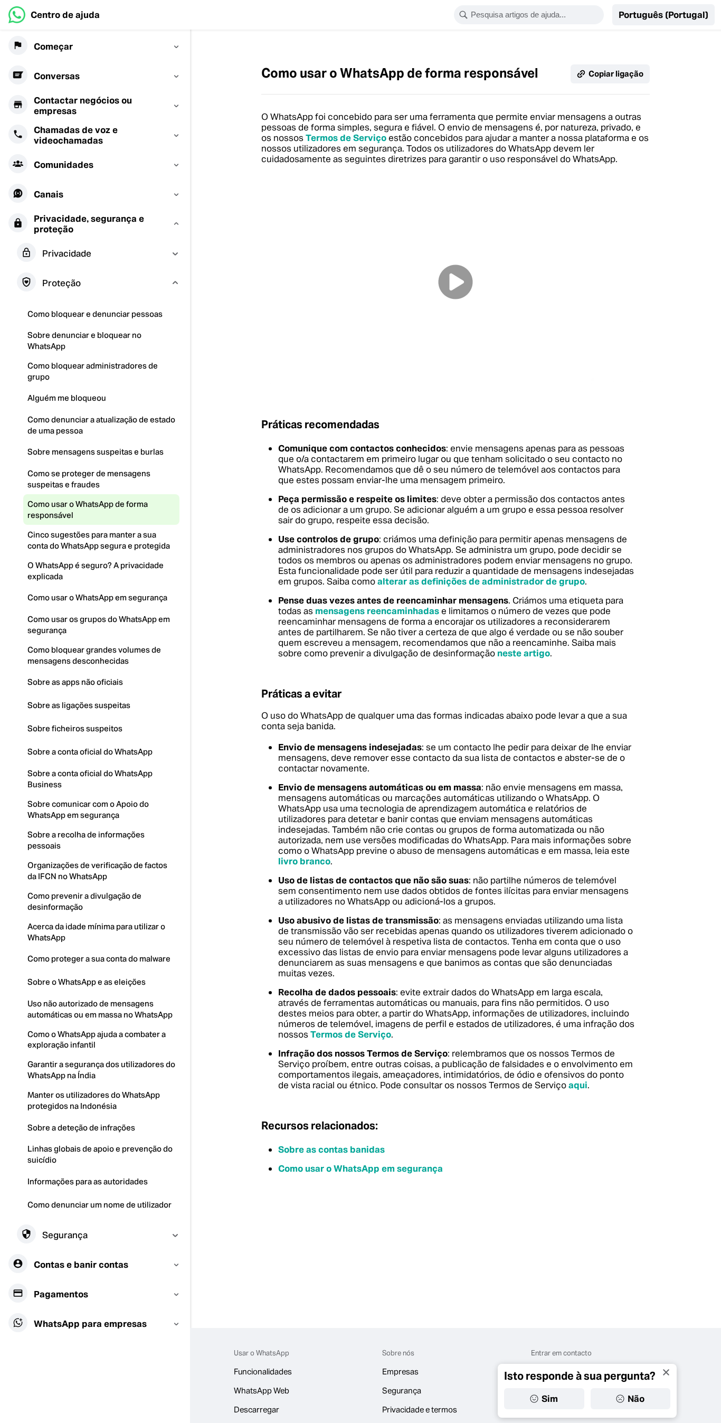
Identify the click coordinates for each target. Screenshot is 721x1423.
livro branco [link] (304, 861)
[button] (663, 14)
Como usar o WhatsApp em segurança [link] (360, 1168)
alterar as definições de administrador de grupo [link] (481, 581)
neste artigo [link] (523, 653)
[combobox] (536, 14)
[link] (54, 14)
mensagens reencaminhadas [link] (377, 611)
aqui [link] (577, 1085)
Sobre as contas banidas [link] (331, 1149)
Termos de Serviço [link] (346, 138)
